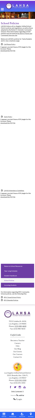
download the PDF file (7, 51)
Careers (17, 343)
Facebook (10, 387)
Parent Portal (12, 416)
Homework (22, 416)
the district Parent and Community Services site (16, 34)
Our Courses (17, 354)
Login (17, 399)
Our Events (17, 351)
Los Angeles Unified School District (17, 367)
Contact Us (17, 357)
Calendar (4, 416)
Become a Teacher (17, 340)
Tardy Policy (8, 117)
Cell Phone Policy (9, 44)
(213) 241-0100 (20, 380)
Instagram (20, 387)
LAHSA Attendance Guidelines (14, 190)
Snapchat (24, 387)
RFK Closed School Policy (12, 297)
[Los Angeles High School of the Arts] (17, 6)
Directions (31, 416)
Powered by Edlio (17, 395)
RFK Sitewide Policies (11, 300)
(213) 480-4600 (20, 326)
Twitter (15, 387)
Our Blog (17, 349)
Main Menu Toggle (2, 9)
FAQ (17, 346)
